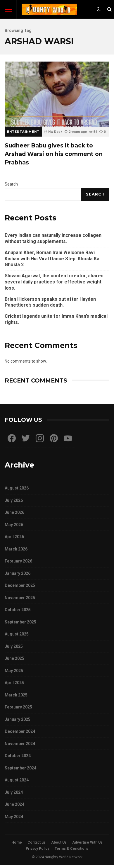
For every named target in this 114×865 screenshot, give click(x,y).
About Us (59, 842)
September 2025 (20, 622)
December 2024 (20, 731)
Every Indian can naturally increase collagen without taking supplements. (53, 238)
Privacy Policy (37, 849)
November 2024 (20, 743)
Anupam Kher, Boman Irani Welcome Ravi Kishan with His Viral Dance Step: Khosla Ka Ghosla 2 (52, 259)
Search (11, 184)
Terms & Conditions (72, 849)
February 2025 (18, 707)
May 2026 (14, 524)
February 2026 (18, 561)
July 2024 (14, 792)
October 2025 (18, 609)
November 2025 (20, 597)
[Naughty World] (49, 10)
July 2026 (14, 500)
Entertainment (23, 132)
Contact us (36, 842)
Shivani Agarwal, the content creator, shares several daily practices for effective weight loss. (54, 282)
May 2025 (14, 670)
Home (16, 842)
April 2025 (14, 682)
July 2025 (14, 646)
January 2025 (17, 719)
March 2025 (16, 695)
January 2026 (17, 573)
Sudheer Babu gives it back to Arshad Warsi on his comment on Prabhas (57, 94)
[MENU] (8, 9)
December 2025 (20, 585)
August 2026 (17, 488)
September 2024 (20, 768)
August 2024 (17, 780)
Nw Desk (55, 132)
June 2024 (14, 804)
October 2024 (18, 755)
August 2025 (17, 634)
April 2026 (14, 536)
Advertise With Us (87, 842)
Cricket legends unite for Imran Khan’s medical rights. (56, 319)
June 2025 (14, 658)
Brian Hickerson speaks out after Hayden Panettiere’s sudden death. (50, 302)
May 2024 (14, 816)
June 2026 (14, 512)
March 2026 (16, 549)
